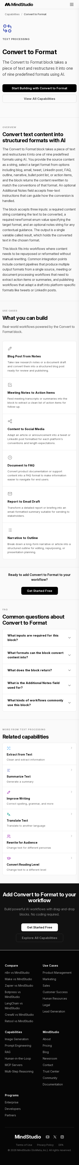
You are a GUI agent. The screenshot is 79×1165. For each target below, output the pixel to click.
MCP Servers (13, 1065)
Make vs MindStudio (18, 979)
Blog (46, 1052)
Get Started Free (39, 591)
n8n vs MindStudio (17, 972)
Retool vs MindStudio (19, 1021)
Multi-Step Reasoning (19, 1071)
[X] (55, 1137)
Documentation (53, 1084)
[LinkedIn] (62, 1137)
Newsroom (50, 1058)
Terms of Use (24, 1144)
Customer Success (55, 992)
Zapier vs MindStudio (19, 985)
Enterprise (11, 1102)
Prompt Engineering (18, 1045)
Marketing (49, 979)
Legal (46, 1005)
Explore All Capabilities (39, 938)
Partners (10, 1115)
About (47, 1039)
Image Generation (17, 1039)
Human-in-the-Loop (18, 1058)
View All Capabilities (39, 99)
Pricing (47, 1045)
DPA (61, 1144)
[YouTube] (48, 1137)
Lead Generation (54, 1011)
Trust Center (51, 1071)
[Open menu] (71, 4)
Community (50, 1078)
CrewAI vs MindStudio (19, 1014)
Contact (48, 1065)
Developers (13, 1108)
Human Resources (55, 998)
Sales (46, 985)
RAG (8, 1052)
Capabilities (12, 14)
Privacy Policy (45, 1144)
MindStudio (28, 1137)
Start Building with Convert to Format (39, 88)
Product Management (57, 972)
